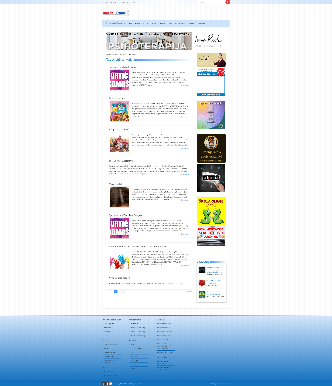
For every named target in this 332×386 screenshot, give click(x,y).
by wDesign (213, 384)
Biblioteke (134, 360)
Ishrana (162, 23)
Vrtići (169, 23)
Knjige (132, 364)
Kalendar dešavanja (164, 324)
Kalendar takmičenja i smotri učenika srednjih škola (165, 354)
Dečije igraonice (109, 324)
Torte (105, 336)
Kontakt (133, 2)
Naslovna (109, 54)
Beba (130, 23)
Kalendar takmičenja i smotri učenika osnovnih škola (165, 346)
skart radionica (224, 384)
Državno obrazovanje (138, 328)
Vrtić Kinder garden (119, 277)
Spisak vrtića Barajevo (121, 160)
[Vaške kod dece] (119, 207)
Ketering (107, 332)
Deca (154, 23)
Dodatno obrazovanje (138, 336)
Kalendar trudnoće (163, 328)
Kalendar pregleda (163, 336)
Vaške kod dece (117, 184)
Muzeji (133, 352)
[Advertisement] (92, 58)
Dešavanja (201, 23)
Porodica (146, 23)
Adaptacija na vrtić (119, 129)
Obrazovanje (179, 23)
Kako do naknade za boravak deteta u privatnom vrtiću (138, 246)
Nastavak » (185, 86)
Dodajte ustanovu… (111, 2)
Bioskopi (133, 344)
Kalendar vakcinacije (164, 332)
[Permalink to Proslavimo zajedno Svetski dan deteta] (201, 297)
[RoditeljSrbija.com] (116, 14)
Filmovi (133, 368)
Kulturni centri (135, 348)
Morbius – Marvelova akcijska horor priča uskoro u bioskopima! (214, 269)
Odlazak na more (110, 352)
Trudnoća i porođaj (117, 23)
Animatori (107, 328)
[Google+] (104, 383)
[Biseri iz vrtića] (119, 121)
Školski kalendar (163, 340)
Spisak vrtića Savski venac (123, 67)
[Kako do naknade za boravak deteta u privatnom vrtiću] (119, 269)
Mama (137, 23)
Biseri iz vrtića (117, 98)
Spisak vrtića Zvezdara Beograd (126, 215)
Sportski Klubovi (110, 375)
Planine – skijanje (110, 356)
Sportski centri (109, 371)
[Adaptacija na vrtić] (119, 152)
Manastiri (107, 348)
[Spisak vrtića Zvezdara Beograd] (119, 238)
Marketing (124, 2)
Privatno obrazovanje (138, 332)
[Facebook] (107, 383)
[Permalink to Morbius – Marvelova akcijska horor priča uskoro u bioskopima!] (201, 273)
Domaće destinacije (110, 344)
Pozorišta (133, 356)
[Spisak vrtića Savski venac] (119, 89)
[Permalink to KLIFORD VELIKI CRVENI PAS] (201, 286)
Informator (134, 324)
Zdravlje (190, 23)
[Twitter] (110, 383)
